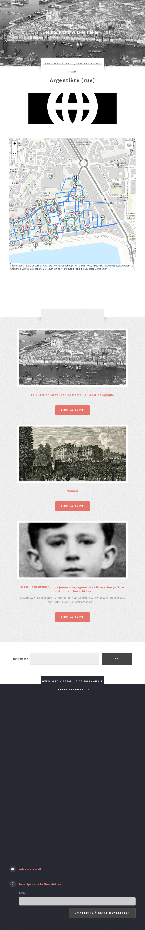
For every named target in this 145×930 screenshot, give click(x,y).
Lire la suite (72, 391)
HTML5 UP (105, 909)
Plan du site (69, 909)
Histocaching (72, 32)
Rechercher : (21, 620)
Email (22, 854)
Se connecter (87, 909)
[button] (14, 221)
